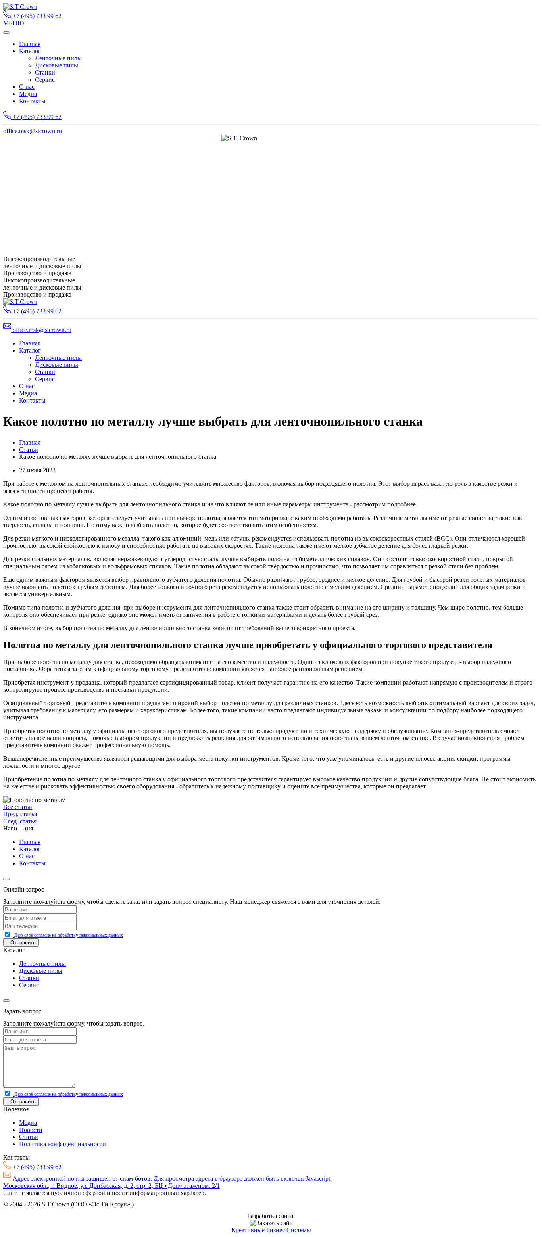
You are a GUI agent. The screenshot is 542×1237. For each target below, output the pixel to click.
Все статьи (17, 807)
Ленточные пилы (58, 58)
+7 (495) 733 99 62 (36, 16)
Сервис (45, 79)
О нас (27, 86)
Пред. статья (20, 814)
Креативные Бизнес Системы (271, 1230)
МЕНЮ (13, 23)
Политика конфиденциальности (62, 1144)
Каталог (30, 51)
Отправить (23, 942)
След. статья (20, 821)
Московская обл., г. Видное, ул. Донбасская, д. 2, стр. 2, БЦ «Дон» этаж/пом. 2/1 (111, 1185)
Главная (29, 43)
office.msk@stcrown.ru (32, 131)
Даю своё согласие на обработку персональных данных (68, 935)
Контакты (32, 101)
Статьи (28, 449)
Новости (30, 1129)
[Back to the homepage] (20, 6)
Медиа (28, 93)
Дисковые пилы (56, 65)
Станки (45, 72)
